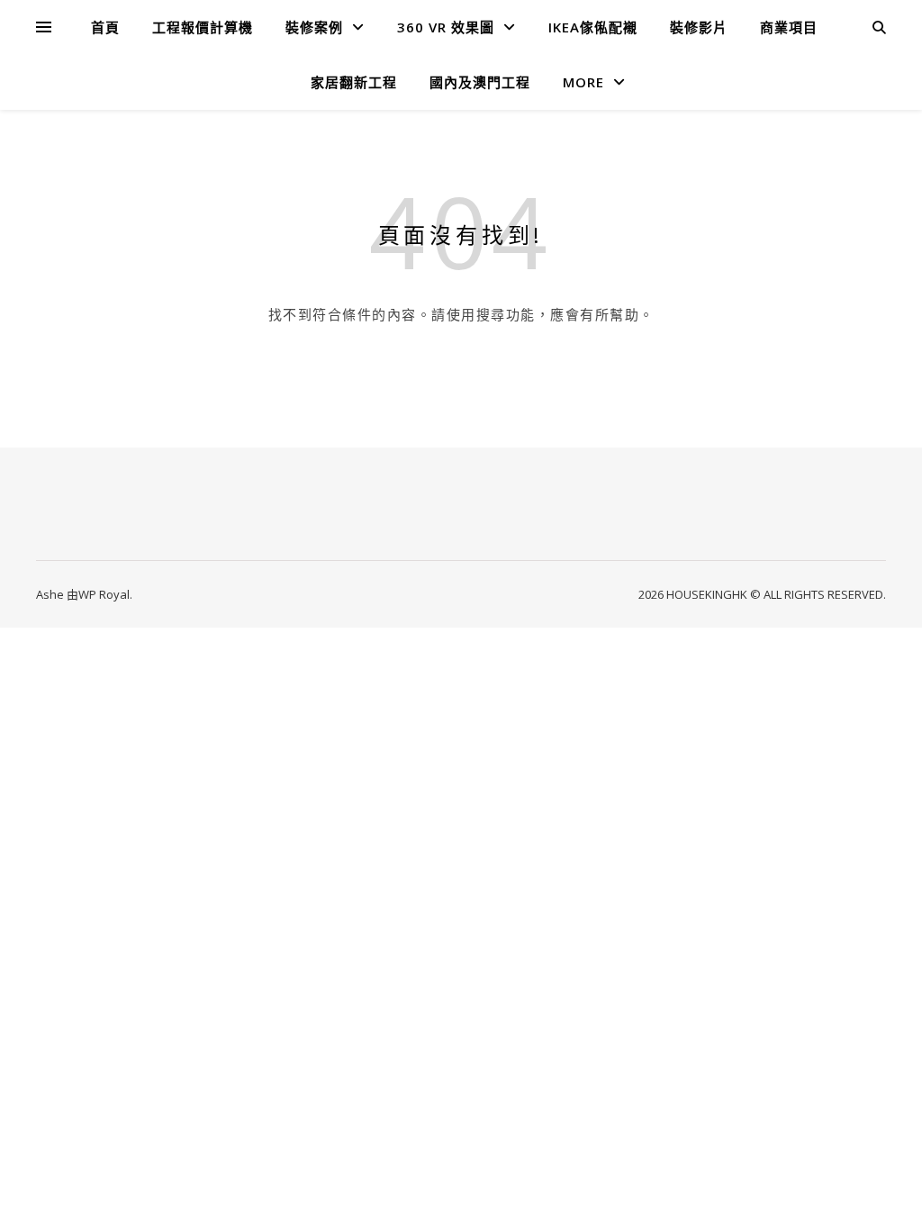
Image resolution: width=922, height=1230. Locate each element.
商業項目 (789, 27)
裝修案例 (314, 27)
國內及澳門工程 (479, 82)
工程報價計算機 (202, 27)
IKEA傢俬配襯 (592, 27)
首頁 (105, 27)
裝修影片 (699, 27)
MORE (583, 82)
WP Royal (104, 594)
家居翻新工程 (354, 82)
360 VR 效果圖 (445, 27)
